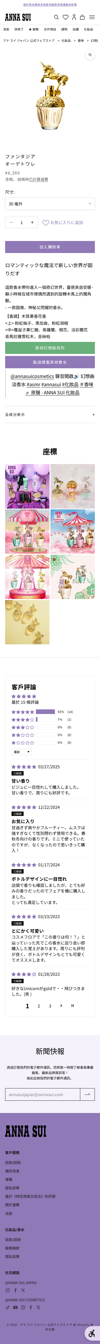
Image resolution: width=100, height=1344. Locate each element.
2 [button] (39, 1006)
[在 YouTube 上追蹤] (15, 1307)
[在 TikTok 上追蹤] (7, 1307)
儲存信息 (12, 1170)
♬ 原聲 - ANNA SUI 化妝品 (52, 392)
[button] (23, 711)
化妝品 (88, 29)
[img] (24, 766)
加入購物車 (50, 246)
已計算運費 (38, 179)
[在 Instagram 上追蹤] (7, 1290)
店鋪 (76, 29)
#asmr (33, 384)
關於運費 (12, 1204)
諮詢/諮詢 (13, 1162)
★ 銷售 (34, 29)
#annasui (51, 384)
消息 (6, 29)
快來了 (19, 29)
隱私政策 (12, 1187)
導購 (8, 1179)
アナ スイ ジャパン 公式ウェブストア (29, 40)
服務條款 (12, 1248)
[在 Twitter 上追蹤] (23, 1290)
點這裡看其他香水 (50, 362)
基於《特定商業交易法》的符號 (30, 1196)
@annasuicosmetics (32, 376)
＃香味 (86, 384)
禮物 (64, 29)
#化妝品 (70, 384)
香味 (81, 40)
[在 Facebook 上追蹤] (15, 1290)
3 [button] (50, 1006)
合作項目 (50, 29)
